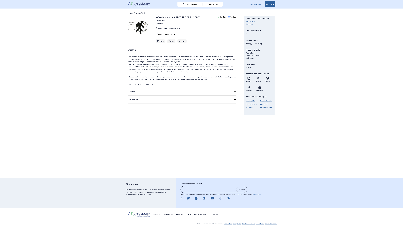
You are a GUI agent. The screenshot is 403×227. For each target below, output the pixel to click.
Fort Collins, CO (266, 101)
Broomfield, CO (266, 107)
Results (130, 13)
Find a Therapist (200, 214)
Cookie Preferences (271, 224)
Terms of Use (228, 224)
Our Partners (214, 214)
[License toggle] (235, 91)
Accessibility (168, 214)
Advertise (179, 214)
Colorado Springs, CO (254, 104)
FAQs (189, 214)
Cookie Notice (260, 224)
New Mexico (250, 21)
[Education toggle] (235, 99)
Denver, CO (250, 101)
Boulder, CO (250, 107)
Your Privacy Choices (248, 224)
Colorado (249, 24)
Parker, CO (264, 104)
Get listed (270, 4)
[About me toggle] (235, 50)
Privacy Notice (256, 194)
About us (156, 214)
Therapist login (255, 4)
